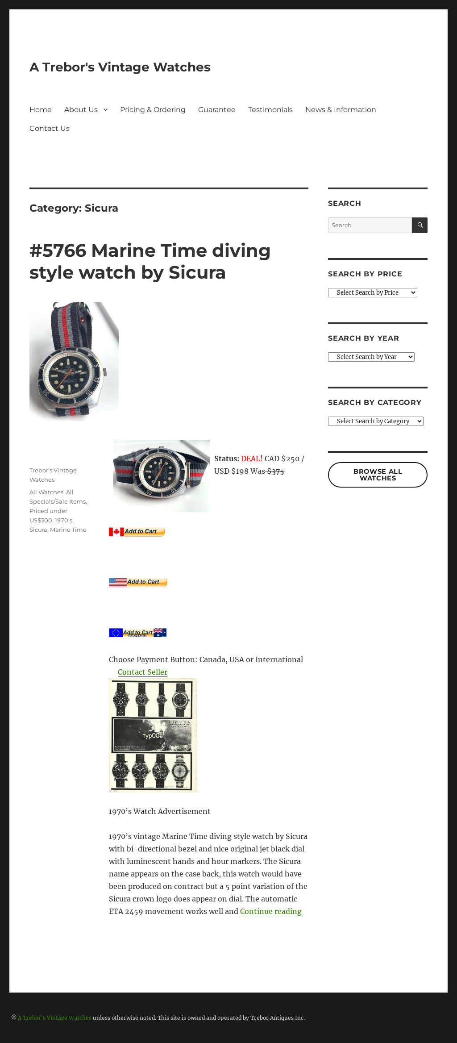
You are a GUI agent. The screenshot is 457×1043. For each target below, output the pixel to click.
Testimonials (270, 109)
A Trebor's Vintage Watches (120, 67)
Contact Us (49, 128)
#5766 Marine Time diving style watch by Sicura (150, 261)
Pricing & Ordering (153, 109)
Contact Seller (142, 672)
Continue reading (271, 911)
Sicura (38, 529)
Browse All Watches (377, 474)
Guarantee (217, 109)
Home (40, 109)
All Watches (46, 492)
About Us (81, 109)
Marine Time (68, 529)
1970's (63, 520)
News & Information (340, 109)
